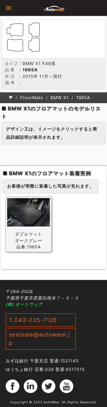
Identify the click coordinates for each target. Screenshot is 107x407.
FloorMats (31, 97)
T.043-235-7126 (33, 320)
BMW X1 (60, 97)
